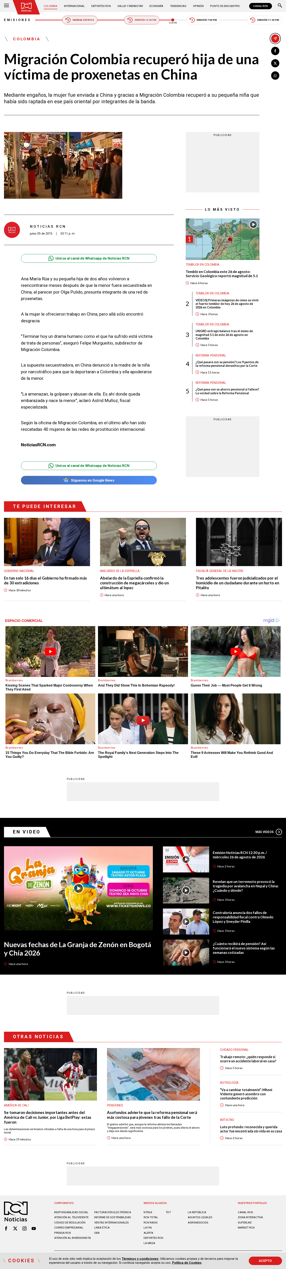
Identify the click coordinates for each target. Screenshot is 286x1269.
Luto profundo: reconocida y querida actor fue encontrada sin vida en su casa (251, 1129)
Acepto (265, 1261)
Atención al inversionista (72, 1237)
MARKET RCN (246, 1227)
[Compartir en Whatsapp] (275, 75)
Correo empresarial (68, 1227)
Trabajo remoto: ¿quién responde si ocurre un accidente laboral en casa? (248, 1059)
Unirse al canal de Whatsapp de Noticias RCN (92, 258)
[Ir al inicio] (26, 7)
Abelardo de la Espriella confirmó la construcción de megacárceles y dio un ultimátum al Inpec (134, 583)
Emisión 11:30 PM (268, 19)
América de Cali (16, 1105)
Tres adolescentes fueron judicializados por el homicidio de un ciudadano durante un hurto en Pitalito (237, 583)
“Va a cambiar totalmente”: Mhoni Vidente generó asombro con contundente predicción (246, 1094)
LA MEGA (149, 1243)
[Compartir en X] (275, 63)
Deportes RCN (101, 6)
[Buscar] (280, 6)
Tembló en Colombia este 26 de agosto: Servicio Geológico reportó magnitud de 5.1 (222, 274)
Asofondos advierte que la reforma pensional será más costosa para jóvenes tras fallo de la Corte (152, 1115)
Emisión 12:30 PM (145, 19)
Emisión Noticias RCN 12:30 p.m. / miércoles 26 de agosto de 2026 (240, 855)
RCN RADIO (151, 1222)
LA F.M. (148, 1227)
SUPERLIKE (245, 1222)
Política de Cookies (187, 1263)
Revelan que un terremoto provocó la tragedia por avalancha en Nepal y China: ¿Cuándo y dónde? (245, 886)
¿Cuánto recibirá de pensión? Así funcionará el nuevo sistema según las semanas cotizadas (244, 948)
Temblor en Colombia (202, 264)
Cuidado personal (234, 1049)
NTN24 (148, 1212)
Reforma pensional (211, 355)
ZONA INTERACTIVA (250, 1217)
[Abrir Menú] (6, 6)
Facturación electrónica (112, 1212)
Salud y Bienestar (130, 6)
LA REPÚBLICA (197, 1212)
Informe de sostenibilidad (112, 1217)
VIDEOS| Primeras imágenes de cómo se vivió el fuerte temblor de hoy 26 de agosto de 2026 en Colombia (227, 303)
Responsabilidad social (71, 1212)
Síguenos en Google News (92, 480)
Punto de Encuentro (225, 6)
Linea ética (102, 1227)
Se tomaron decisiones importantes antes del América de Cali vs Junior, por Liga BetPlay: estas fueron (47, 1117)
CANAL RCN (260, 6)
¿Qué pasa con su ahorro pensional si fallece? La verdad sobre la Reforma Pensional (227, 391)
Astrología (229, 1082)
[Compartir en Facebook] (275, 51)
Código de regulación (69, 1222)
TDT (168, 1212)
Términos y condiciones (140, 1259)
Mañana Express (83, 19)
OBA (97, 1232)
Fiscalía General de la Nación (219, 571)
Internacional (74, 6)
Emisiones (17, 20)
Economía (156, 6)
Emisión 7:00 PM (207, 19)
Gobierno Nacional (19, 571)
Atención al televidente (71, 1217)
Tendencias (178, 6)
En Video (27, 831)
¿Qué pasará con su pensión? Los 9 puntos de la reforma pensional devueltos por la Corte (227, 363)
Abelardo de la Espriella (120, 571)
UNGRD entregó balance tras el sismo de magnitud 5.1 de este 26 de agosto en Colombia (224, 334)
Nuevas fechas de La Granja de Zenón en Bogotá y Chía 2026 (77, 948)
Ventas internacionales (111, 1222)
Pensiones (115, 1105)
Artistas (227, 1119)
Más (264, 832)
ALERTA (148, 1232)
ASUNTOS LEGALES (200, 1217)
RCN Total (151, 1217)
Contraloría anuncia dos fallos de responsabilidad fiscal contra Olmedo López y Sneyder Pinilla (243, 917)
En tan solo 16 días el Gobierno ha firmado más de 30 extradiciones (45, 580)
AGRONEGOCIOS (198, 1222)
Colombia (50, 6)
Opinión (198, 6)
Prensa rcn (62, 1232)
